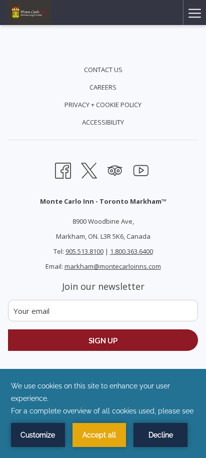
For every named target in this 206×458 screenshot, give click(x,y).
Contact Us (103, 69)
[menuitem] (103, 71)
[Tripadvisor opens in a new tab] (115, 169)
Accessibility (103, 122)
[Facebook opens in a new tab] (63, 169)
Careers (103, 87)
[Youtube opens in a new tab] (141, 169)
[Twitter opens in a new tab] (89, 169)
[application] (103, 413)
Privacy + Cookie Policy (103, 104)
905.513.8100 (85, 251)
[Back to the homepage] (30, 12)
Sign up (103, 340)
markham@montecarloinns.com (112, 266)
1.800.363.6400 (131, 251)
